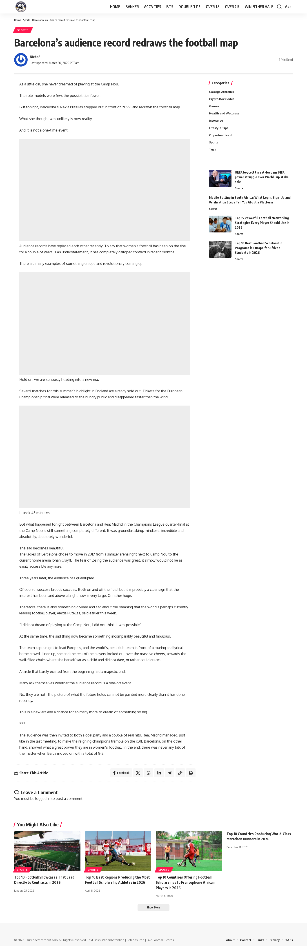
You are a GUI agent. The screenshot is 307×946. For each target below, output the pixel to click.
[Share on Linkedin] (159, 772)
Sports (26, 20)
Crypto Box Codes (221, 99)
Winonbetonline (113, 940)
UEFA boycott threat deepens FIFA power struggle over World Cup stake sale (262, 177)
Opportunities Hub (222, 135)
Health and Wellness (224, 113)
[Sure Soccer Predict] (21, 6)
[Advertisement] (104, 190)
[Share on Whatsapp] (148, 772)
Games (214, 106)
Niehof (35, 57)
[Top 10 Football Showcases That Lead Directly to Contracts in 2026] (47, 851)
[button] (279, 7)
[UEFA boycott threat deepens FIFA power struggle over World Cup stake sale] (220, 178)
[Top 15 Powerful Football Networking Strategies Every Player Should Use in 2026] (220, 224)
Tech (212, 149)
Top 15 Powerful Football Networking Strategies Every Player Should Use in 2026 (262, 222)
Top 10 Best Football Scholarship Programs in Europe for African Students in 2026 (258, 247)
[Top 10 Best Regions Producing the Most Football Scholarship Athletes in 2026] (118, 851)
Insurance (216, 120)
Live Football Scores (160, 940)
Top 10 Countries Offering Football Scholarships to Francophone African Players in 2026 (185, 882)
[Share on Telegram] (169, 772)
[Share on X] (138, 772)
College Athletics (221, 92)
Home (17, 20)
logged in (42, 798)
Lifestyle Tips (218, 128)
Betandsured (135, 940)
